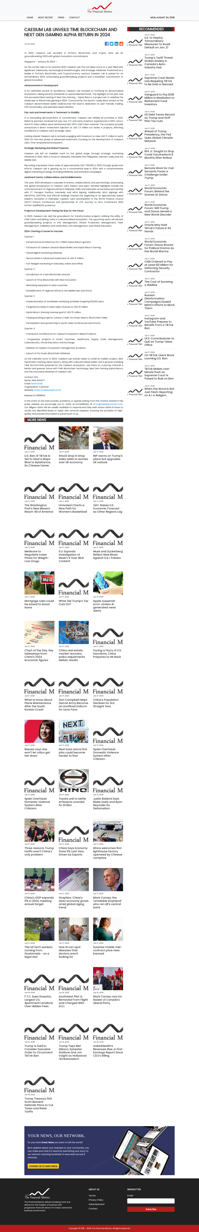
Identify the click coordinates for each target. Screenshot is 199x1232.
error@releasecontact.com (108, 404)
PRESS (61, 17)
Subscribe (151, 1209)
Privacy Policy (96, 1199)
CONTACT (74, 17)
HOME (30, 17)
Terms (92, 1195)
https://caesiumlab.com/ (47, 390)
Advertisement (97, 1204)
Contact (93, 1208)
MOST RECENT (45, 17)
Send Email (37, 383)
